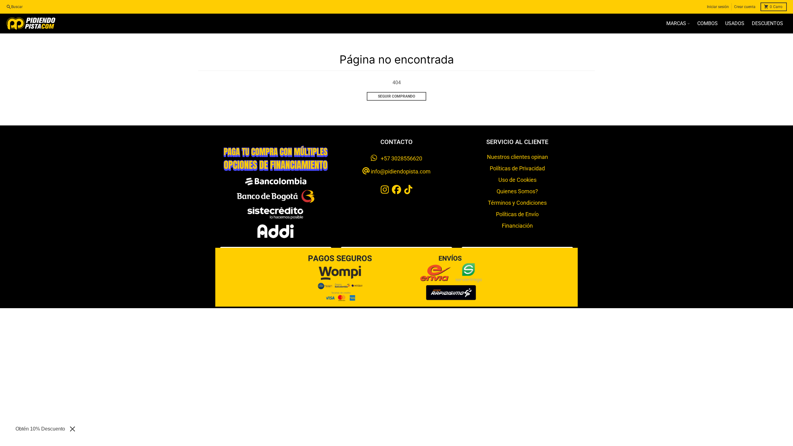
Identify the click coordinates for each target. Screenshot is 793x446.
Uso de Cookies (517, 180)
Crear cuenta (745, 7)
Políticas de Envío (517, 214)
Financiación (517, 225)
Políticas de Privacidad (517, 168)
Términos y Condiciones (517, 202)
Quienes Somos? (517, 191)
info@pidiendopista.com (400, 171)
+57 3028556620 (399, 158)
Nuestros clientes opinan (517, 157)
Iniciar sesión (718, 7)
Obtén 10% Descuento (40, 428)
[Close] (72, 428)
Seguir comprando (396, 96)
